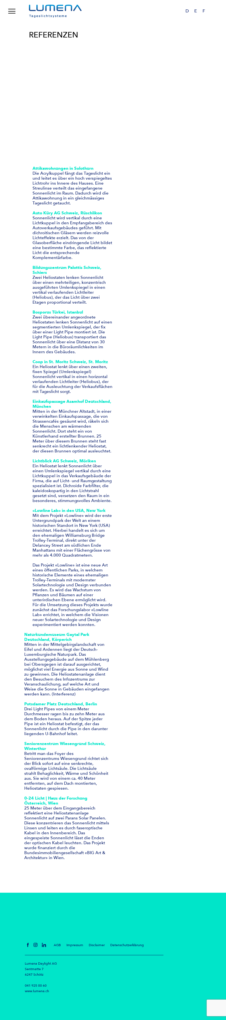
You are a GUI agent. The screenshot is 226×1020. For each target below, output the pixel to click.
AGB (57, 945)
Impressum (74, 945)
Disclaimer (97, 945)
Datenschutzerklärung (127, 945)
